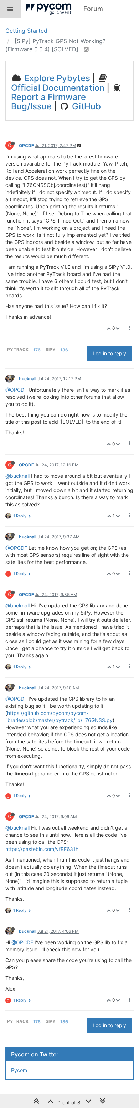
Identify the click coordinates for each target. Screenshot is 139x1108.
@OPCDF (16, 390)
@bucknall (17, 476)
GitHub (85, 106)
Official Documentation (57, 88)
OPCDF (26, 145)
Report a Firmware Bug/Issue (48, 101)
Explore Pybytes (56, 78)
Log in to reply (109, 353)
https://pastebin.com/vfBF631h (41, 849)
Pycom (19, 1070)
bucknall (27, 378)
